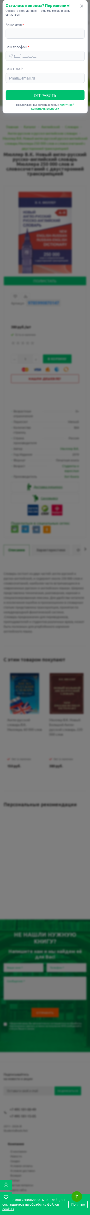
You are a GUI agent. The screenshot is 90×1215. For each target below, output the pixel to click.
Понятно (78, 1204)
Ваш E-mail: (14, 69)
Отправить (45, 95)
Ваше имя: (14, 24)
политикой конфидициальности (52, 106)
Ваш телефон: (16, 46)
